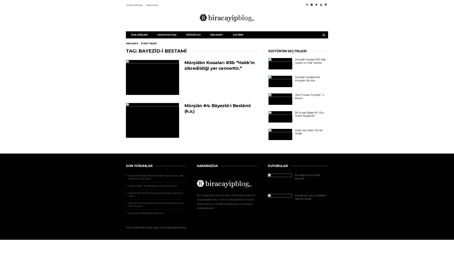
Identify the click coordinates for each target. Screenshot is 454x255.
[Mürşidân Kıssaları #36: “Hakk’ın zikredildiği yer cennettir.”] (152, 77)
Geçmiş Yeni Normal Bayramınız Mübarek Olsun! (154, 193)
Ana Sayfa (132, 43)
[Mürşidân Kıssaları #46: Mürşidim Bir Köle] (280, 81)
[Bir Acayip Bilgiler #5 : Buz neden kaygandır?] (280, 117)
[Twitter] (316, 4)
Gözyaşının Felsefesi (139, 213)
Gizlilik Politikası (134, 5)
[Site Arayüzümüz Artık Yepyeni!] (280, 181)
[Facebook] (312, 4)
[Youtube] (321, 4)
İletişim (238, 34)
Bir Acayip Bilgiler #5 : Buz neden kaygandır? (309, 114)
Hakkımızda (152, 5)
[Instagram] (326, 4)
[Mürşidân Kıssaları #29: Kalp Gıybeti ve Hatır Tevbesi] (280, 63)
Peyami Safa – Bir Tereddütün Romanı (148, 186)
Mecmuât (216, 34)
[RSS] (307, 4)
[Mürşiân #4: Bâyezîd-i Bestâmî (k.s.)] (152, 120)
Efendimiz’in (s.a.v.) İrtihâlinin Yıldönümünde (310, 197)
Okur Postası (166, 34)
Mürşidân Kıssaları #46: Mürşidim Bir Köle (307, 79)
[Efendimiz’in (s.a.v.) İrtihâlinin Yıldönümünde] (280, 200)
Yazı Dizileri (139, 34)
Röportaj (193, 34)
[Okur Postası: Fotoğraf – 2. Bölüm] (280, 99)
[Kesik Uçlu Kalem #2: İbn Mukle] (280, 134)
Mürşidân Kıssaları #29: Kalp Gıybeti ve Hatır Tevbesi (310, 61)
